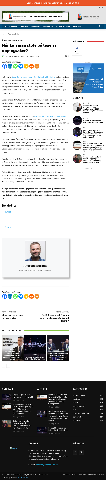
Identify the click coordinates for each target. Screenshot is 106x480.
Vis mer (87, 169)
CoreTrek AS (23, 477)
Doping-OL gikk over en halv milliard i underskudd (35, 358)
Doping (19, 40)
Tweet (8, 212)
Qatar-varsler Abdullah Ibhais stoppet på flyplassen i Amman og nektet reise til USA (92, 159)
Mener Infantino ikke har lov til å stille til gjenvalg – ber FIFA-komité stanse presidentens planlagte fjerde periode (93, 147)
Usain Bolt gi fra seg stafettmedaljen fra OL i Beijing (33, 77)
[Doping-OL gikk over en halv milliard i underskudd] (35, 348)
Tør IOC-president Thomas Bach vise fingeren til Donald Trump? (54, 318)
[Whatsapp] (15, 66)
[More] (37, 66)
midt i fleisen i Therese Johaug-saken (50, 116)
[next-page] (8, 366)
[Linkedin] (10, 66)
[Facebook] (99, 7)
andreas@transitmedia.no (47, 464)
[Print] (31, 66)
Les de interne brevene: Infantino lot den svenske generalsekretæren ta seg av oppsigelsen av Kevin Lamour (58, 355)
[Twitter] (81, 452)
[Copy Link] (26, 66)
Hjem (4, 34)
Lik (77, 48)
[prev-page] (3, 366)
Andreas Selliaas (35, 266)
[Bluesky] (20, 66)
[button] (100, 26)
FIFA (57, 349)
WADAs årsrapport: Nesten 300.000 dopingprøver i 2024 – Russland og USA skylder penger (13, 355)
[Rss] (102, 7)
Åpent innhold (13, 34)
